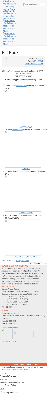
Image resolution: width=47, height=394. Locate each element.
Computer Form (22, 261)
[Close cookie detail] (1, 392)
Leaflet (44, 263)
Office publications (34, 64)
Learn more (24, 369)
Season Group (36, 61)
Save (2, 389)
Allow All (3, 380)
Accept (4, 373)
